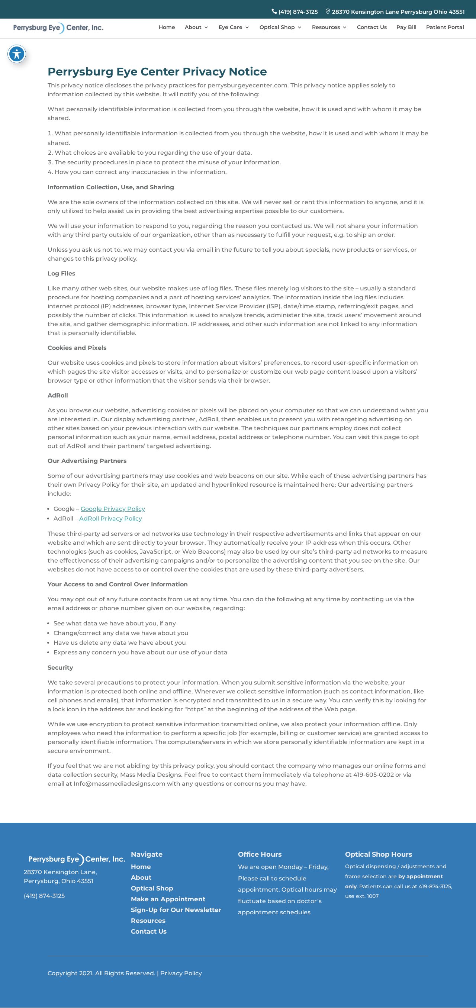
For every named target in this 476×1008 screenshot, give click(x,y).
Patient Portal (445, 27)
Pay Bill (406, 27)
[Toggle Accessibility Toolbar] (17, 54)
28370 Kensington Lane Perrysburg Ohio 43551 (395, 12)
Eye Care (230, 27)
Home (167, 27)
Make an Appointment (168, 899)
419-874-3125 (435, 886)
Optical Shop (277, 27)
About (193, 27)
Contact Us (372, 27)
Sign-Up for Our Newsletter (176, 910)
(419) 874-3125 (294, 12)
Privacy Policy (181, 973)
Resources (326, 27)
